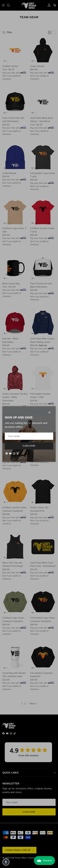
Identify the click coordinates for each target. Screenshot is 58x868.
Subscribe (28, 445)
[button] (6, 862)
